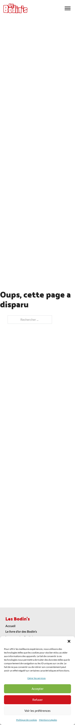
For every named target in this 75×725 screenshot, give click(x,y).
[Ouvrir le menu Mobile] (68, 8)
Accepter (38, 688)
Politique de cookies (26, 719)
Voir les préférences (37, 710)
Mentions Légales (48, 719)
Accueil (10, 626)
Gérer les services (36, 678)
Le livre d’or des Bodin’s (21, 631)
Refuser (37, 699)
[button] (69, 641)
